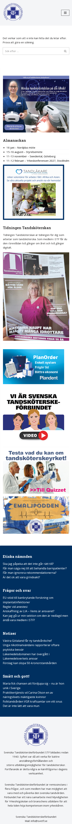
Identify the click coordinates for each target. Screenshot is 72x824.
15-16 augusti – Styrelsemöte (24, 152)
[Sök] (65, 51)
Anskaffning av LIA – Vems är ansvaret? (28, 611)
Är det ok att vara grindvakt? (21, 577)
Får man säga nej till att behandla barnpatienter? (35, 568)
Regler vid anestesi (15, 607)
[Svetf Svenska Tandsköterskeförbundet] (13, 12)
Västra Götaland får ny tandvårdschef (27, 641)
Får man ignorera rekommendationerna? (29, 573)
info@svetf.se (38, 821)
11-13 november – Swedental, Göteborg (31, 156)
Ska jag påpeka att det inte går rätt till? (28, 564)
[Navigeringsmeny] (65, 13)
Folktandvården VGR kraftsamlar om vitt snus (32, 701)
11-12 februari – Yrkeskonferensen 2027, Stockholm (37, 160)
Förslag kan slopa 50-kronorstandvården (30, 663)
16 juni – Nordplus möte (20, 147)
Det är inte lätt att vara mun (21, 706)
